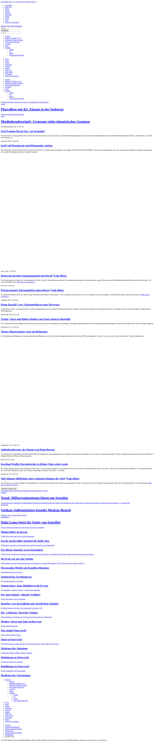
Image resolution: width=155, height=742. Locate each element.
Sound (7, 11)
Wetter (7, 17)
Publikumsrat (9, 735)
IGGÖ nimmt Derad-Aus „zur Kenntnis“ (23, 131)
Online (11, 49)
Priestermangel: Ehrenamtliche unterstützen (25, 290)
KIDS (7, 9)
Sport (7, 19)
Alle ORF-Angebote (12, 721)
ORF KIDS (9, 72)
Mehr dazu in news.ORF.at (26, 282)
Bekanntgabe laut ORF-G (13, 733)
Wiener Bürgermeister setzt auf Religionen (24, 331)
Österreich (8, 15)
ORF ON (8, 7)
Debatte (7, 13)
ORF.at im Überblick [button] (12, 22)
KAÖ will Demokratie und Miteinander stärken (27, 145)
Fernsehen (8, 5)
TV (10, 51)
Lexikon (8, 44)
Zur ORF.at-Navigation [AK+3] (26, 2)
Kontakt (7, 48)
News (7, 20)
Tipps (7, 46)
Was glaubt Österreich (12, 42)
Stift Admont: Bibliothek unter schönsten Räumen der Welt (33, 478)
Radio (11, 53)
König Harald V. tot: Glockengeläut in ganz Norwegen (30, 304)
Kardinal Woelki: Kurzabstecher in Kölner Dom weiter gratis (34, 464)
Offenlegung (9, 731)
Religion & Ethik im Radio (14, 40)
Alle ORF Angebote (12, 76)
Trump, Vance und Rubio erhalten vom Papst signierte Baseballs (35, 319)
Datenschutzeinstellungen (13, 729)
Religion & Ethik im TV (13, 38)
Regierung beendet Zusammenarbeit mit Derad (26, 275)
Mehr (9, 489)
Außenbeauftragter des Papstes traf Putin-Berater (28, 449)
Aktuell (7, 36)
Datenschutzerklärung (12, 727)
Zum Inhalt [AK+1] (7, 2)
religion (3, 26)
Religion (8, 680)
